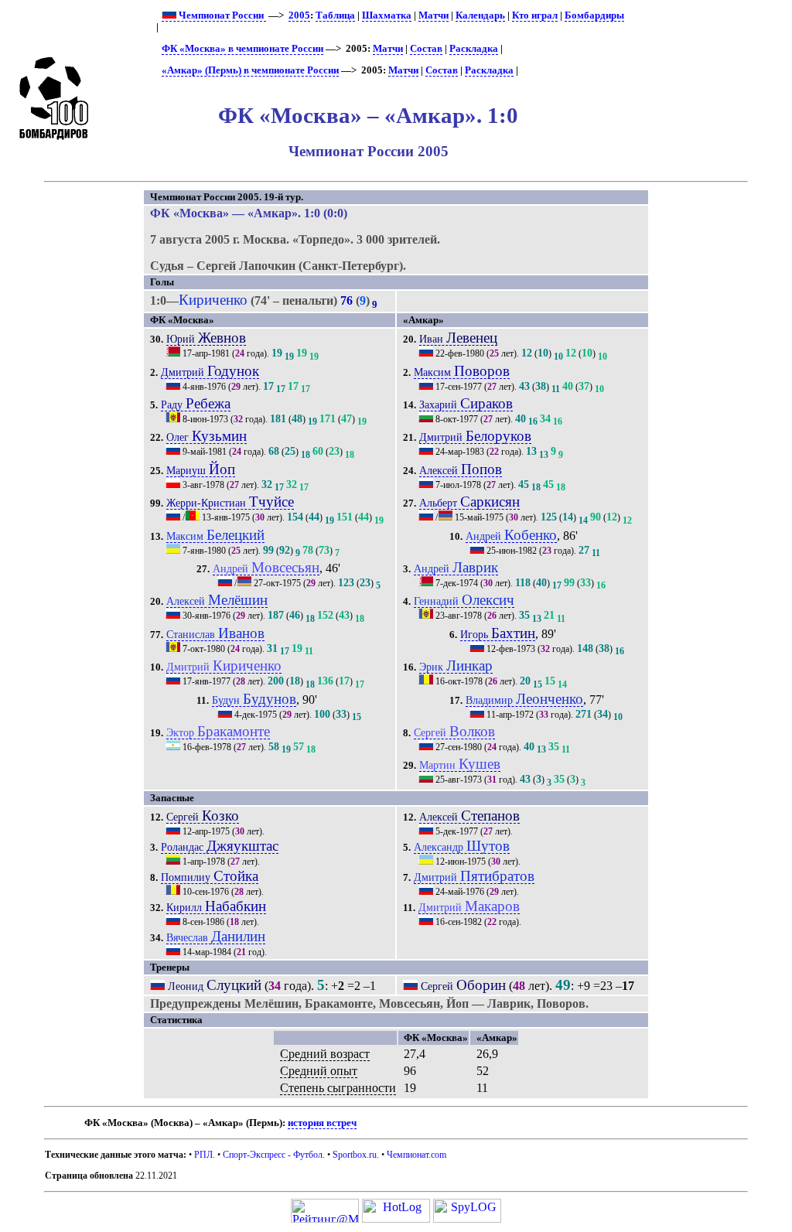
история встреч (322, 1123)
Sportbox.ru (355, 1154)
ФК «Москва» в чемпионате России (242, 48)
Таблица (335, 15)
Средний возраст (325, 1053)
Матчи (433, 15)
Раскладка (473, 48)
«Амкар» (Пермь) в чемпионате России (250, 70)
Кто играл (535, 15)
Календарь (480, 15)
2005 (299, 15)
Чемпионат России (221, 15)
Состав (426, 48)
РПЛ (203, 1154)
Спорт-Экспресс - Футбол (273, 1154)
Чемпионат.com (416, 1154)
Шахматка (386, 15)
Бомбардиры (594, 15)
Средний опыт (318, 1070)
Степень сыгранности (338, 1087)
